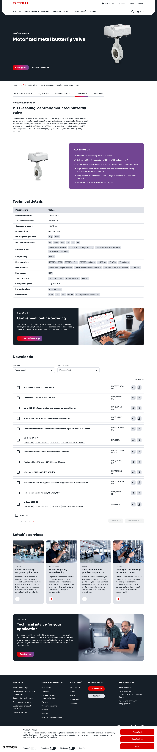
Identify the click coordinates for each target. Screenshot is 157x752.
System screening (49, 706)
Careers (73, 703)
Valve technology (20, 687)
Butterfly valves (31, 85)
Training (45, 691)
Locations (74, 699)
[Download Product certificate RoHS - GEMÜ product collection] (139, 452)
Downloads (46, 687)
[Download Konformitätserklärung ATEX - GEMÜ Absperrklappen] (139, 418)
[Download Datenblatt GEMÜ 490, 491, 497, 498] (139, 398)
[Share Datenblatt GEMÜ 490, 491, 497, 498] (133, 398)
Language (16, 365)
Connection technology (23, 698)
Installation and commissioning (48, 696)
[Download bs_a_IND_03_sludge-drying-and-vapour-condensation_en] (139, 408)
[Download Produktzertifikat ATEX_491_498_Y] (139, 387)
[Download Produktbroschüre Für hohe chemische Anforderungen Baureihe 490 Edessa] (139, 429)
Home (15, 85)
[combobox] (34, 370)
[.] (17, 599)
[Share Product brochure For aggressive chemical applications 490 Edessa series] (133, 482)
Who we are (75, 687)
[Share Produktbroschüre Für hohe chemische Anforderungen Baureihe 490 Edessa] (133, 429)
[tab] (23, 94)
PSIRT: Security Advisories (53, 718)
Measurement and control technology (24, 692)
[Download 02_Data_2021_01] (139, 440)
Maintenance (47, 702)
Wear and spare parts (22, 702)
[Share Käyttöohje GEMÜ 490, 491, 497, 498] (133, 472)
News (72, 691)
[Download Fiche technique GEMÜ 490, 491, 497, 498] (139, 493)
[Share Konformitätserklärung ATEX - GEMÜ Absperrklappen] (133, 418)
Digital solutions (20, 712)
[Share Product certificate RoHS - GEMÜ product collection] (133, 452)
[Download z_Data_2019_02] (139, 504)
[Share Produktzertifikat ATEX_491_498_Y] (133, 387)
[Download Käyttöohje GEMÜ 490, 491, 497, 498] (139, 472)
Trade (72, 695)
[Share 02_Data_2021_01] (133, 440)
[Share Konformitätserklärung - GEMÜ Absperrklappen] (133, 462)
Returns (44, 714)
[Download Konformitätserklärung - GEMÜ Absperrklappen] (139, 462)
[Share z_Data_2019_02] (133, 504)
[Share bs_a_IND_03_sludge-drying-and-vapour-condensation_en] (133, 408)
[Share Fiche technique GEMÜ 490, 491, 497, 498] (133, 493)
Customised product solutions (22, 707)
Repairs (44, 710)
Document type (63, 365)
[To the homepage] (20, 3)
